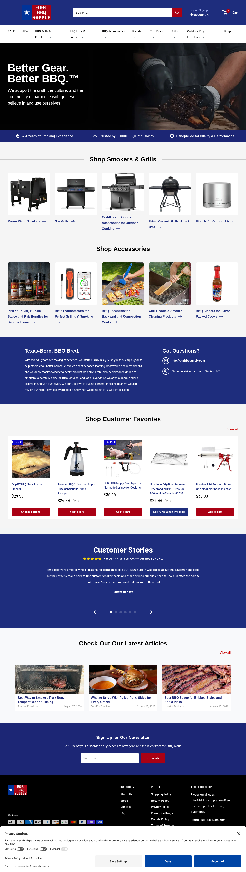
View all (232, 429)
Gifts (174, 31)
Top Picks (156, 31)
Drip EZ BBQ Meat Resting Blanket (27, 486)
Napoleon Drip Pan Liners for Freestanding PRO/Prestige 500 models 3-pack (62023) (168, 489)
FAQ (122, 813)
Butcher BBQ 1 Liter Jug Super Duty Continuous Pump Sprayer (77, 489)
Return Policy (160, 800)
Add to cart (77, 511)
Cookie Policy (160, 819)
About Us (126, 794)
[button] (95, 612)
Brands (136, 31)
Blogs (228, 31)
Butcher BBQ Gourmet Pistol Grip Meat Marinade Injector (213, 486)
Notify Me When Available (169, 511)
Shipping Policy (161, 794)
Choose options (30, 511)
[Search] (177, 12)
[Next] (238, 477)
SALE (11, 31)
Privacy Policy (160, 806)
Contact (125, 806)
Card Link (14, 175)
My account (198, 14)
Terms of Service (162, 825)
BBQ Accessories (113, 31)
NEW (25, 31)
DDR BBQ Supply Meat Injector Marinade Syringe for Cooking (122, 485)
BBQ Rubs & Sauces (77, 34)
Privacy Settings (162, 813)
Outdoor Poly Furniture (196, 34)
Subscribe (152, 758)
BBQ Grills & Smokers (43, 34)
